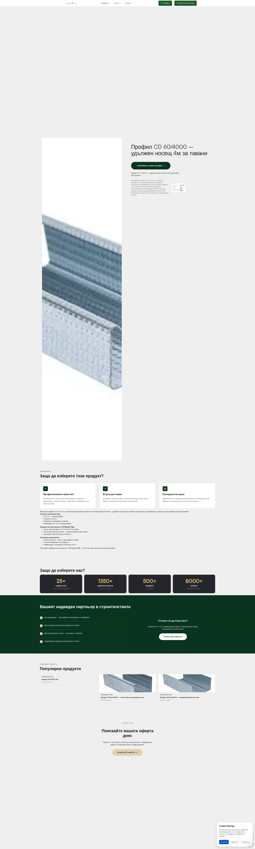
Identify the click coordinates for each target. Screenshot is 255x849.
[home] (71, 3)
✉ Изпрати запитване (185, 3)
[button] (117, 3)
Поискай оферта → (127, 752)
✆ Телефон (165, 3)
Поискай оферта (173, 637)
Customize (245, 842)
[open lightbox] (82, 299)
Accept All (224, 842)
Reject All (234, 842)
